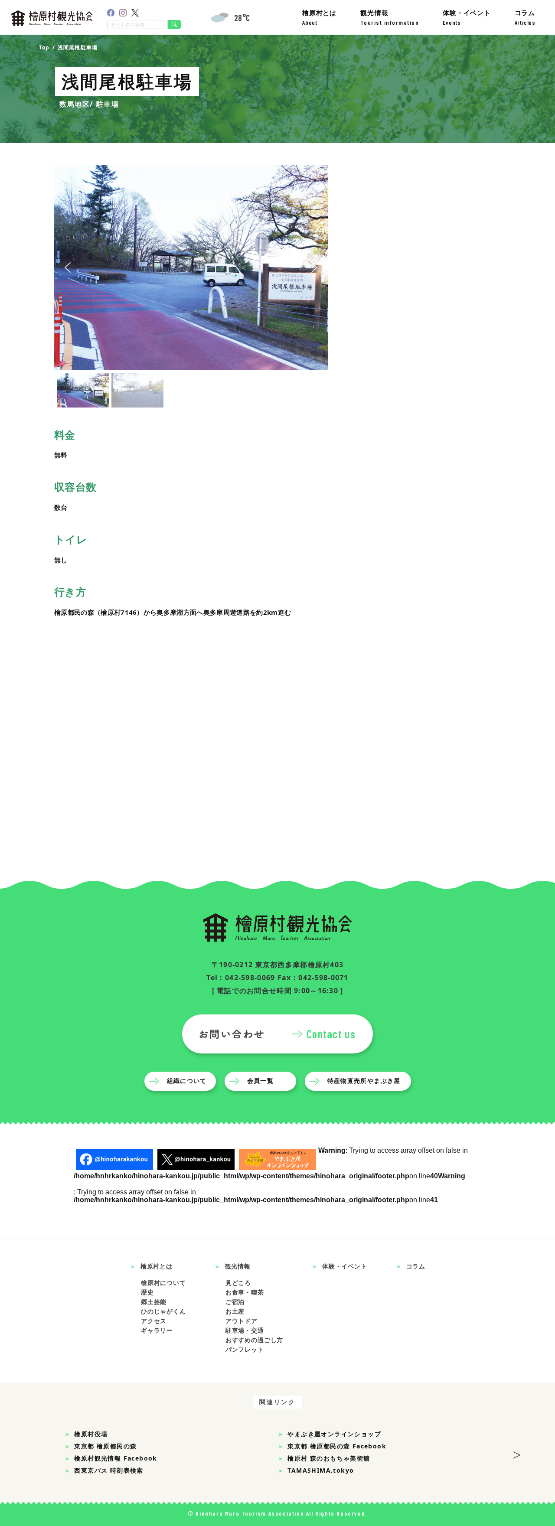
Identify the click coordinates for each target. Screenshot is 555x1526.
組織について (187, 1081)
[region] (191, 287)
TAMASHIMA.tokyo (320, 1470)
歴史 (147, 1292)
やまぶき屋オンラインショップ (334, 1434)
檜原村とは (319, 17)
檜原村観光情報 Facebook (115, 1458)
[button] (68, 267)
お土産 (235, 1311)
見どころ (238, 1282)
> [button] (516, 1452)
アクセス (153, 1321)
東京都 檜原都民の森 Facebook (336, 1446)
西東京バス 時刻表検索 (108, 1470)
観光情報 (389, 17)
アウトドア (241, 1321)
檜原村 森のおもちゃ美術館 (328, 1458)
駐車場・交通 (244, 1330)
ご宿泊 (235, 1302)
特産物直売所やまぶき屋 (364, 1081)
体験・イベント (467, 17)
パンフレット (244, 1349)
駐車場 (107, 104)
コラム (525, 17)
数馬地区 (74, 104)
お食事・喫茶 (244, 1292)
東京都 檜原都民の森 (105, 1446)
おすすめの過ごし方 (254, 1340)
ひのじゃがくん (163, 1311)
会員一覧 (260, 1081)
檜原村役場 (91, 1434)
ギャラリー (157, 1330)
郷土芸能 (153, 1302)
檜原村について (163, 1282)
